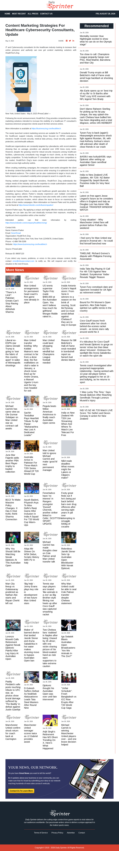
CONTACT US (46, 14)
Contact (81, 833)
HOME (7, 14)
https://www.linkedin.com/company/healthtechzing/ (26, 223)
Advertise (71, 833)
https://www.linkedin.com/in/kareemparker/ (36, 205)
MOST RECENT (19, 14)
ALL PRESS (33, 14)
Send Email (16, 233)
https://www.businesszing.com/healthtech (30, 244)
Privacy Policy (57, 833)
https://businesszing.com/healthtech (46, 129)
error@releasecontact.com (23, 261)
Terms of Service (41, 833)
